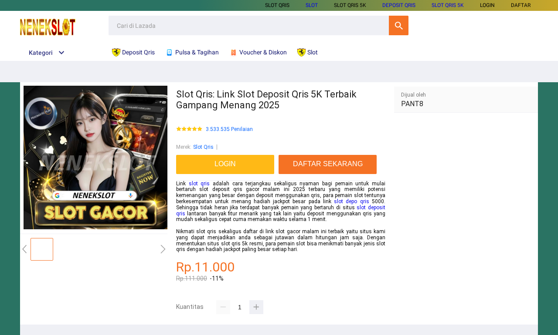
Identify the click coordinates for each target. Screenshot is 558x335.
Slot (312, 5)
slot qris (199, 184)
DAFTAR (521, 5)
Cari (398, 25)
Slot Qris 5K (350, 5)
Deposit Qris (398, 5)
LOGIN (487, 5)
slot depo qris (351, 201)
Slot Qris (277, 5)
